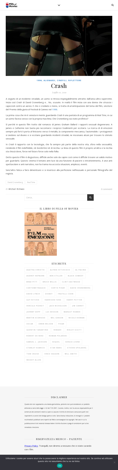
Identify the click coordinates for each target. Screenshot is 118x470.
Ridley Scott (74, 330)
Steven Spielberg (76, 348)
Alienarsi (49, 80)
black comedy (75, 276)
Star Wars (56, 348)
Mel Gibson (57, 318)
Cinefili (62, 80)
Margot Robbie (72, 312)
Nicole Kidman (77, 318)
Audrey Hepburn (35, 276)
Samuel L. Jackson (36, 342)
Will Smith (71, 354)
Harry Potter (74, 300)
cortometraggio (36, 288)
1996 (39, 80)
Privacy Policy (31, 445)
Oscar (29, 324)
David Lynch (33, 294)
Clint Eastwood (71, 282)
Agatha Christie (35, 270)
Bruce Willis (50, 282)
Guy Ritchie (32, 300)
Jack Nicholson (58, 306)
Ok (59, 466)
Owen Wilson (46, 324)
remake (58, 330)
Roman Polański (58, 336)
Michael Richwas (16, 189)
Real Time (31, 182)
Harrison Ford (53, 300)
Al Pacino (80, 270)
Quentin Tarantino (37, 330)
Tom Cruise (32, 354)
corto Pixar (58, 288)
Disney (49, 294)
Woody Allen (33, 360)
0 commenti (106, 189)
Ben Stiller (56, 276)
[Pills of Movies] (11, 5)
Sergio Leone (72, 342)
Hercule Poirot (35, 306)
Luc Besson (52, 312)
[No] (114, 462)
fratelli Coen (66, 294)
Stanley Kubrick (35, 348)
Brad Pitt (31, 282)
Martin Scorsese (35, 318)
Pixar (61, 324)
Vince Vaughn (51, 354)
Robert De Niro (35, 336)
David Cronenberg (15, 182)
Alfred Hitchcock (60, 270)
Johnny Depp (33, 312)
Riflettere (74, 80)
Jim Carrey (78, 306)
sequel (56, 342)
